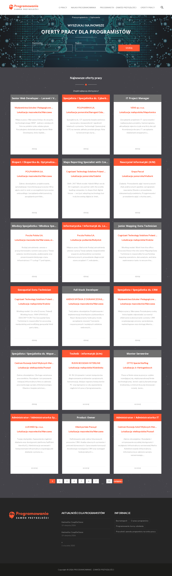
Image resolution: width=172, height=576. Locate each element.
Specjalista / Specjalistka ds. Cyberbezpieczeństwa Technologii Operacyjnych (85, 98)
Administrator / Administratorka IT (137, 417)
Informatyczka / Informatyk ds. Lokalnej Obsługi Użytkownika (85, 226)
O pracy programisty (139, 521)
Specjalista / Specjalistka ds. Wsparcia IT (34, 353)
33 (109, 481)
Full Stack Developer (86, 289)
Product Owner (86, 417)
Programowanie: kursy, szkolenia (130, 526)
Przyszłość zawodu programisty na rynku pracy (136, 531)
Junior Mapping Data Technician (137, 226)
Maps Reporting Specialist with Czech (85, 162)
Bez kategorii (121, 521)
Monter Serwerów (137, 353)
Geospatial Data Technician (34, 289)
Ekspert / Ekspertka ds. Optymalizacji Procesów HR (34, 162)
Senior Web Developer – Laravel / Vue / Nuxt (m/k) (34, 98)
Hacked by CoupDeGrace (72, 522)
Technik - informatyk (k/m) (86, 353)
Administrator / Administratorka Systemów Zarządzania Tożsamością (34, 417)
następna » (118, 481)
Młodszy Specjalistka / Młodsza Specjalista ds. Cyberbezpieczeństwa (34, 226)
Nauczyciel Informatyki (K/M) (137, 162)
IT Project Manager (137, 98)
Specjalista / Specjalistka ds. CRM (137, 289)
